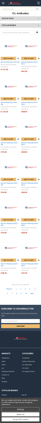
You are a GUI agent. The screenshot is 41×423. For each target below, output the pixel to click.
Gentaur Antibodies (28, 361)
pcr (3, 368)
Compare (18, 58)
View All (24, 395)
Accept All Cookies (20, 419)
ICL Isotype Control (28, 371)
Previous (9, 289)
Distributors (5, 358)
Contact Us (5, 375)
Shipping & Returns (8, 371)
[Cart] (38, 3)
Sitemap (4, 381)
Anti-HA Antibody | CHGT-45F (10, 62)
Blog (3, 378)
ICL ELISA (25, 368)
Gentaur (4, 395)
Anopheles (25, 358)
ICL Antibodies (27, 365)
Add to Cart (8, 58)
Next (32, 293)
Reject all (20, 414)
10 (26, 293)
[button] (37, 32)
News (3, 365)
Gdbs (3, 361)
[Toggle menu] (3, 3)
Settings (20, 409)
